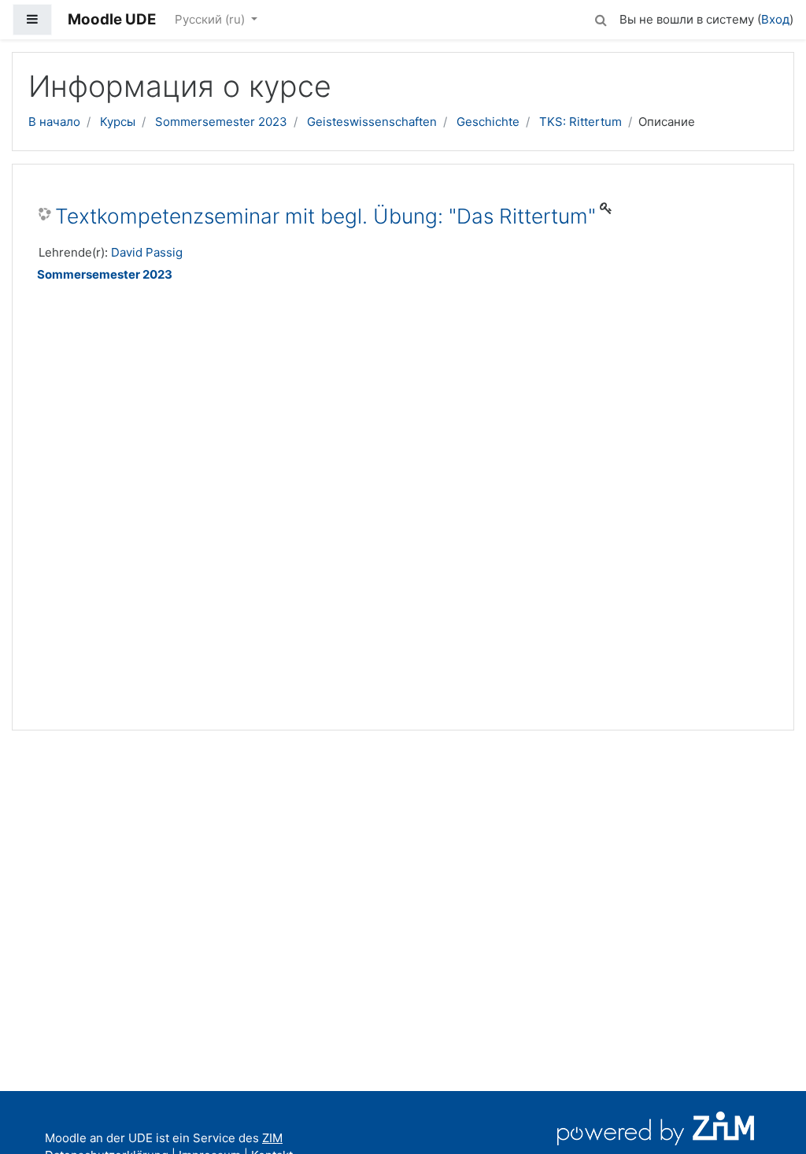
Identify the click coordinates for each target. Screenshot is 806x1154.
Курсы (117, 121)
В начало (54, 121)
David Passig (147, 252)
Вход (775, 19)
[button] (600, 18)
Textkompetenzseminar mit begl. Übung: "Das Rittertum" (325, 216)
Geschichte (488, 121)
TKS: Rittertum (580, 121)
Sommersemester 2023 (221, 121)
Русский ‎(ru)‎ (211, 19)
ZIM (272, 1137)
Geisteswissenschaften (372, 121)
